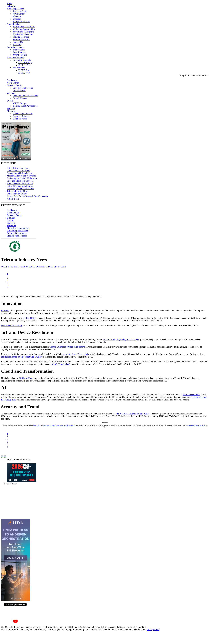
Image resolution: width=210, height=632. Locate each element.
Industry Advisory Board (24, 26)
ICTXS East (23, 70)
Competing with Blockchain (19, 173)
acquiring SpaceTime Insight (76, 354)
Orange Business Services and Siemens (67, 347)
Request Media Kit (21, 39)
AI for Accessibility (191, 394)
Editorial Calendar (21, 37)
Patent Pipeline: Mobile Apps (20, 186)
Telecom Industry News (17, 191)
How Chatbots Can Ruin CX (20, 183)
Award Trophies (20, 55)
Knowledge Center (15, 8)
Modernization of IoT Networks (21, 176)
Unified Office (29, 318)
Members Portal (20, 118)
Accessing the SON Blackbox (20, 188)
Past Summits (19, 67)
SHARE (62, 266)
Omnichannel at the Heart (18, 170)
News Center (18, 14)
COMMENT (42, 266)
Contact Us (18, 42)
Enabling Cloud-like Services (20, 181)
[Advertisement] (15, 502)
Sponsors (17, 19)
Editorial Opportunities (17, 233)
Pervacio (5, 310)
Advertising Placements (23, 32)
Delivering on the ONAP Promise (22, 178)
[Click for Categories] (21, 481)
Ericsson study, (121, 339)
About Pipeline (13, 24)
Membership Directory (23, 113)
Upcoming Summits (22, 60)
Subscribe (11, 6)
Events (10, 101)
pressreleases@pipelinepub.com (196, 425)
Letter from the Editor (16, 193)
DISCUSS (53, 266)
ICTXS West (24, 65)
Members (11, 111)
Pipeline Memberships (23, 34)
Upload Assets (19, 90)
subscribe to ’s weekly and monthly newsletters (59, 425)
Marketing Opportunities (24, 29)
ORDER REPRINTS (11, 266)
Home (9, 3)
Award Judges (19, 52)
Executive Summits (15, 57)
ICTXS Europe (25, 62)
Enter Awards (19, 49)
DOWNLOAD (28, 266)
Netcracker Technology (11, 325)
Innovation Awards (21, 21)
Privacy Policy (153, 629)
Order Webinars (20, 98)
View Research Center (23, 88)
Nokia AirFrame (26, 378)
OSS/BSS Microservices (18, 168)
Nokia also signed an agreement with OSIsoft (21, 357)
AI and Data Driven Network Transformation (27, 196)
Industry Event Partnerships (25, 106)
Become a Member (21, 116)
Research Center (20, 11)
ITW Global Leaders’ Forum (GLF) (133, 413)
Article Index (13, 199)
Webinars (17, 16)
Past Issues (12, 80)
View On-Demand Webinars (25, 95)
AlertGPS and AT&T (60, 364)
